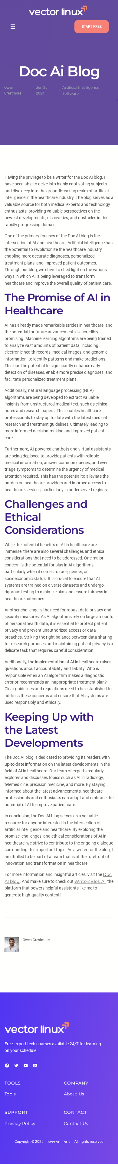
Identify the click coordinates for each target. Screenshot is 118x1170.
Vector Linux (59, 1142)
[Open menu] (12, 26)
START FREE (92, 26)
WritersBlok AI (90, 881)
